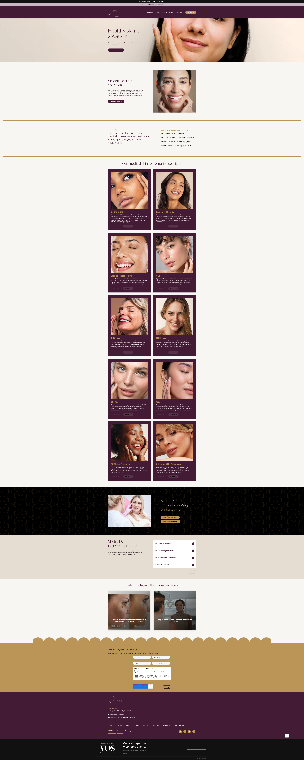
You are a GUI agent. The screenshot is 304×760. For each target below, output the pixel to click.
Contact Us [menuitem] (166, 726)
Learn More (160, 1)
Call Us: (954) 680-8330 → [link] (170, 517)
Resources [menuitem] (155, 726)
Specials (158, 12)
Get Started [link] (190, 12)
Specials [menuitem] (119, 726)
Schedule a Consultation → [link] (170, 521)
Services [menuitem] (110, 726)
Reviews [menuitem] (136, 726)
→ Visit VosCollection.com (196, 747)
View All (192, 572)
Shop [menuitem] (128, 726)
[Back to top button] (287, 735)
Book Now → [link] (128, 226)
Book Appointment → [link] (116, 50)
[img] (153, 1)
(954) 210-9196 (127, 711)
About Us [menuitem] (145, 726)
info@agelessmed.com (117, 714)
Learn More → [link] (116, 226)
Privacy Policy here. (149, 668)
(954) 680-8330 (114, 711)
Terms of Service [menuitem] (179, 726)
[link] (115, 12)
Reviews (171, 12)
